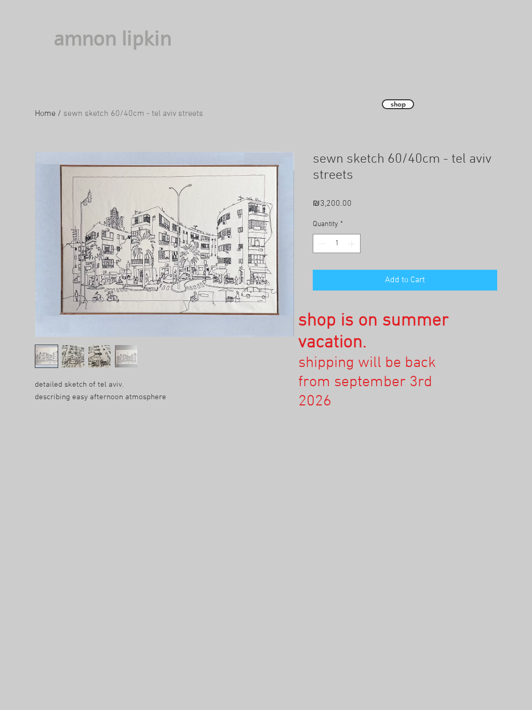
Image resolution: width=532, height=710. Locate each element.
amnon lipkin (112, 38)
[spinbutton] (336, 243)
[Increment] (352, 243)
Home (45, 114)
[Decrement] (320, 243)
